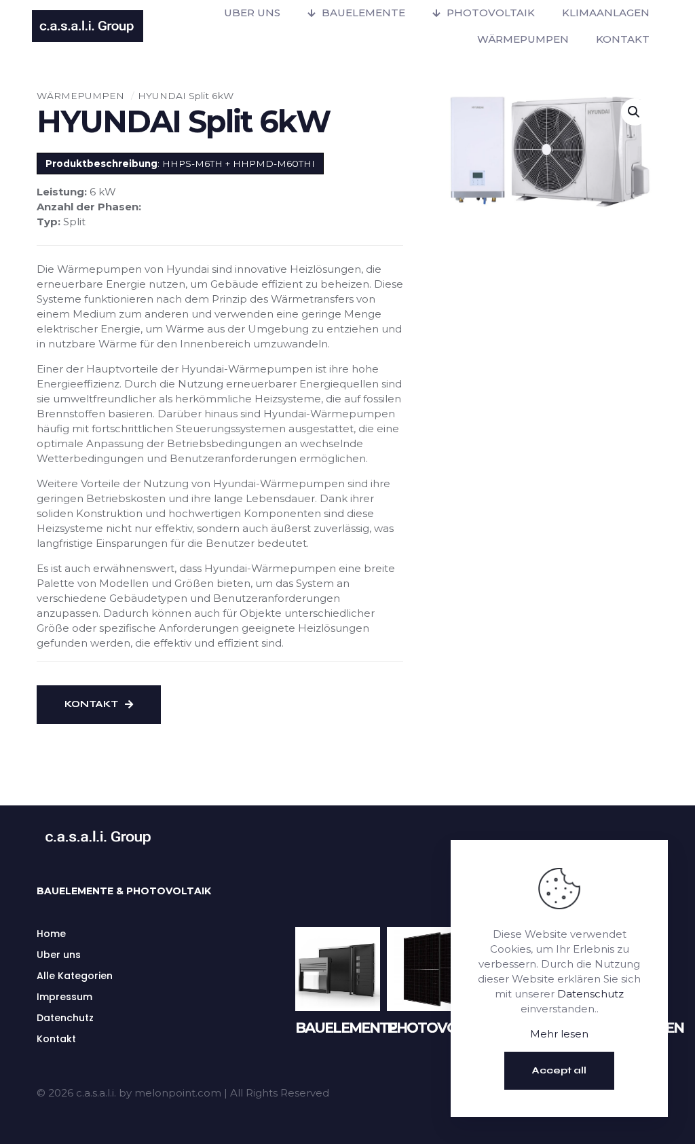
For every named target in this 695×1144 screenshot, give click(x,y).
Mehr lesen (559, 1033)
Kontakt (56, 1039)
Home (51, 933)
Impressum (64, 997)
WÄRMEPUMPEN (80, 95)
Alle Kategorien (75, 976)
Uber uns (59, 954)
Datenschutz (590, 993)
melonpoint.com (177, 1092)
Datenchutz (65, 1018)
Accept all (559, 1070)
